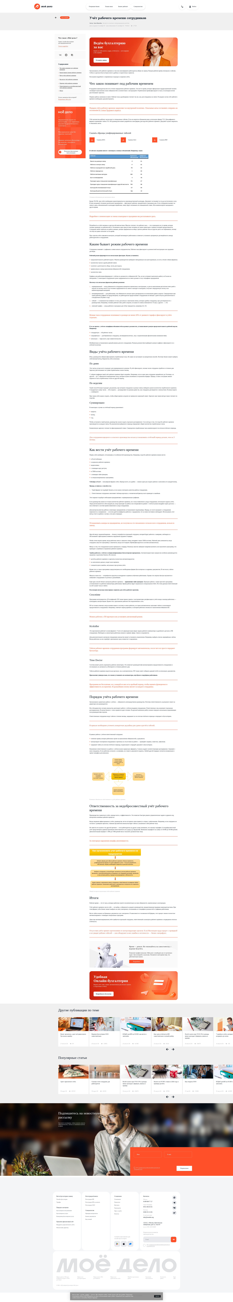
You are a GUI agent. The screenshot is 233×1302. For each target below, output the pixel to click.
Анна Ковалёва (98, 23)
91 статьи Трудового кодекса (110, 110)
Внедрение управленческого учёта (65, 1224)
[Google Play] (117, 1244)
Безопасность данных (163, 1277)
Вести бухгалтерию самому (64, 1196)
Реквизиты (117, 1202)
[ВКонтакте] (174, 1208)
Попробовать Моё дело (64, 99)
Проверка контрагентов (91, 1213)
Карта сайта (174, 1277)
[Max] (174, 1197)
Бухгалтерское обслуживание (64, 1210)
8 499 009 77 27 (147, 1201)
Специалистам (138, 6)
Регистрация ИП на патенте (92, 1202)
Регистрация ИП (89, 1199)
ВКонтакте (60, 55)
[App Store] (124, 1244)
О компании (118, 1196)
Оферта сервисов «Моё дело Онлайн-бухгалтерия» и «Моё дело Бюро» (63, 1278)
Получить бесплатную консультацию (71, 152)
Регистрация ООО (90, 1205)
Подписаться (184, 1168)
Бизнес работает (123, 6)
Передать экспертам (62, 1207)
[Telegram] (174, 1202)
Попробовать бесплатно (103, 994)
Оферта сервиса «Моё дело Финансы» (98, 1277)
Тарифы (58, 1202)
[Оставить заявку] (182, 6)
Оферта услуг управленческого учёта (115, 1277)
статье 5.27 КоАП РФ (133, 829)
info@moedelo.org (148, 1217)
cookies (87, 1294)
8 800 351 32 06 (147, 1212)
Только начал (109, 6)
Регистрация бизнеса (91, 1196)
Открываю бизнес (94, 6)
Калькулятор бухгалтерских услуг (65, 1216)
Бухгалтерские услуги (62, 1213)
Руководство (117, 1208)
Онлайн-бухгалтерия (61, 1199)
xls (123, 139)
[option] (73, 1032)
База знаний (88, 1219)
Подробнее (136, 961)
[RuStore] (130, 1244)
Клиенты (116, 1214)
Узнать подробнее (63, 46)
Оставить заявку (101, 60)
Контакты (116, 1205)
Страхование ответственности (149, 1277)
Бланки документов (90, 1216)
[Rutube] (174, 1213)
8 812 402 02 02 (147, 1207)
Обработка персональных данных (133, 1277)
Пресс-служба (118, 1211)
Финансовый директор (62, 1227)
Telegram (66, 55)
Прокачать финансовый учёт (65, 1221)
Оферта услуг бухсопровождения (81, 1277)
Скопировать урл (72, 55)
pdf (154, 139)
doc (92, 139)
